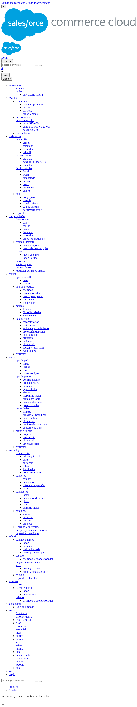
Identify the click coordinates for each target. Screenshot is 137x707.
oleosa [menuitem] (26, 366)
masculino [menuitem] (28, 235)
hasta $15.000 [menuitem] (31, 123)
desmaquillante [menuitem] (31, 379)
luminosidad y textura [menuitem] (35, 424)
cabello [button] (20, 555)
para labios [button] (22, 491)
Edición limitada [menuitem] (25, 606)
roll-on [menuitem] (26, 225)
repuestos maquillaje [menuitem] (27, 533)
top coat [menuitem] (27, 523)
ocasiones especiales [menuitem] (34, 161)
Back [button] (5, 75)
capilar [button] (12, 273)
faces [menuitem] (18, 632)
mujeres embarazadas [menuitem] (28, 562)
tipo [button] (18, 193)
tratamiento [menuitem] (29, 299)
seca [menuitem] (25, 369)
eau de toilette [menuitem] (30, 203)
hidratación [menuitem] (29, 344)
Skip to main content (13, 2)
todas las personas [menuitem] (33, 104)
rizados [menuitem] (27, 283)
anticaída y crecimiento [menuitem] (36, 328)
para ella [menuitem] (27, 110)
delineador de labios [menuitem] (34, 498)
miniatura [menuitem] (28, 165)
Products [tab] (13, 686)
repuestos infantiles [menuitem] (26, 578)
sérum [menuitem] (26, 392)
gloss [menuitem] (26, 501)
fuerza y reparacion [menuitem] (33, 347)
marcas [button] (20, 305)
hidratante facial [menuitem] (32, 398)
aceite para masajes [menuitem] (33, 552)
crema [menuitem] (26, 229)
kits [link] (10, 670)
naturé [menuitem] (19, 661)
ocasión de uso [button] (24, 155)
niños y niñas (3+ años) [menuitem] (36, 571)
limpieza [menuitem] (27, 434)
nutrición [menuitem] (28, 337)
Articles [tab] (13, 690)
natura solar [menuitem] (22, 658)
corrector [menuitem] (28, 462)
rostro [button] (12, 357)
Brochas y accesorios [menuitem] (27, 526)
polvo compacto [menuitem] (32, 472)
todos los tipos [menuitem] (31, 373)
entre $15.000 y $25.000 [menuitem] (36, 126)
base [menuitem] (25, 459)
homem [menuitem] (20, 635)
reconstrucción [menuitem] (31, 321)
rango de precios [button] (25, 120)
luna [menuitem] (18, 651)
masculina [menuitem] (28, 149)
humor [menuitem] (19, 638)
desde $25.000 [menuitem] (31, 129)
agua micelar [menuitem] (30, 389)
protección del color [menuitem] (34, 331)
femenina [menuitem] (28, 145)
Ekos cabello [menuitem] (30, 315)
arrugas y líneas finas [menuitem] (34, 414)
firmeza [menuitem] (27, 411)
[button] (4, 57)
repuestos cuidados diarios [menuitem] (30, 270)
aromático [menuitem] (28, 187)
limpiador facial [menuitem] (31, 382)
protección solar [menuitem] (25, 267)
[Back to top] (2, 704)
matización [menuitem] (29, 325)
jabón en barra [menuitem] (31, 254)
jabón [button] (19, 251)
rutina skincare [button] (24, 430)
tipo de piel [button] (22, 360)
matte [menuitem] (26, 504)
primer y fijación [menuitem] (32, 456)
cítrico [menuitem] (26, 181)
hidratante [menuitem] (28, 546)
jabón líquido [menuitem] (30, 257)
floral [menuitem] (26, 171)
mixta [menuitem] (26, 363)
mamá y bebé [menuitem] (23, 654)
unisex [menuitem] (26, 142)
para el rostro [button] (23, 453)
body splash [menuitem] (29, 197)
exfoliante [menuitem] (21, 261)
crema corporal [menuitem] (31, 245)
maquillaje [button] (14, 450)
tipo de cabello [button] (24, 277)
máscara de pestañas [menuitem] (34, 485)
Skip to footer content (37, 2)
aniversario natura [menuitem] (33, 94)
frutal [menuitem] (26, 174)
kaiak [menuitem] (19, 642)
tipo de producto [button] (25, 286)
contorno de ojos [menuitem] (32, 427)
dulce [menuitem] (26, 184)
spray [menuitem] (26, 222)
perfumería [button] (15, 136)
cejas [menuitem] (25, 488)
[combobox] (17, 65)
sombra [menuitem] (27, 478)
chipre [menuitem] (26, 190)
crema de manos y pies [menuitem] (35, 248)
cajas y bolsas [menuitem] (23, 132)
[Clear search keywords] (36, 65)
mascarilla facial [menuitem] (32, 395)
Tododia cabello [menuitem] (32, 312)
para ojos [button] (21, 475)
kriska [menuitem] (19, 645)
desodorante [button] (22, 219)
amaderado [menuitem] (29, 177)
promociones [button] (16, 84)
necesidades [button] (22, 408)
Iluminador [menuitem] (29, 469)
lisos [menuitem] (25, 280)
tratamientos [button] (22, 318)
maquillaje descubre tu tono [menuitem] (31, 530)
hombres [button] (13, 581)
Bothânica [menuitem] (21, 613)
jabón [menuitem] (26, 542)
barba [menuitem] (19, 584)
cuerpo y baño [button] (17, 216)
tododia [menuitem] (20, 664)
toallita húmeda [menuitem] (31, 549)
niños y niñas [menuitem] (30, 113)
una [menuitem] (18, 667)
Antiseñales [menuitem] (29, 350)
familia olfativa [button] (24, 168)
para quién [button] (21, 100)
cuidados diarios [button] (25, 539)
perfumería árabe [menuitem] (32, 209)
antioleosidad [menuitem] (30, 334)
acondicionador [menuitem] (31, 293)
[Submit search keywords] (40, 65)
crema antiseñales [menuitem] (32, 401)
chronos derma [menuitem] (24, 616)
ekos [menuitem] (18, 622)
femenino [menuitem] (28, 232)
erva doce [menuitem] (21, 626)
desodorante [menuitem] (29, 594)
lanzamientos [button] (16, 603)
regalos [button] (13, 97)
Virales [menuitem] (20, 88)
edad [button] (18, 565)
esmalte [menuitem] (27, 520)
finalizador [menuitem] (29, 302)
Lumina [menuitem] (27, 309)
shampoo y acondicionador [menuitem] (38, 558)
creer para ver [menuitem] (23, 619)
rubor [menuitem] (26, 466)
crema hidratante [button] (25, 241)
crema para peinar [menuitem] (33, 296)
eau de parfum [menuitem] (31, 206)
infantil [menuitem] (27, 152)
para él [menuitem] (26, 107)
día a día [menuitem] (27, 158)
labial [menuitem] (26, 494)
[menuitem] (72, 674)
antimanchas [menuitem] (30, 418)
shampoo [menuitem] (28, 289)
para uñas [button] (21, 510)
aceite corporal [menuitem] (24, 264)
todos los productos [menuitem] (34, 238)
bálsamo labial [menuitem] (31, 507)
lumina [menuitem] (19, 648)
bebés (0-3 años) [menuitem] (32, 568)
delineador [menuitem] (29, 482)
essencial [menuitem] (21, 629)
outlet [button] (19, 91)
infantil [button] (12, 536)
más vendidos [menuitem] (23, 116)
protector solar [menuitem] (31, 405)
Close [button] (7, 78)
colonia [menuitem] (27, 200)
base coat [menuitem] (28, 517)
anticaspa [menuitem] (28, 341)
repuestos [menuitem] (21, 213)
